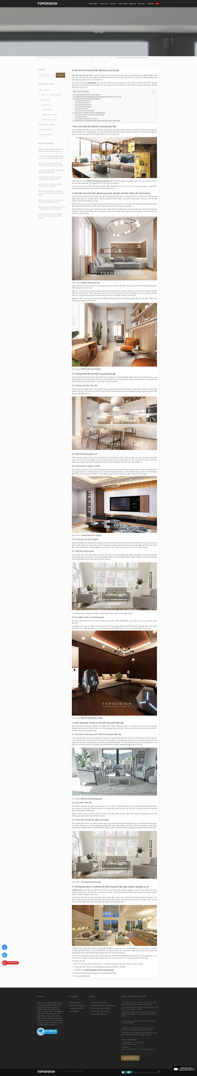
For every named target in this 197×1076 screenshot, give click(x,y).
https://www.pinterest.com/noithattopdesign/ (137, 1049)
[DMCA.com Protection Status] (127, 1071)
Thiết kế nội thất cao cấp (90, 283)
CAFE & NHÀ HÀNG (49, 115)
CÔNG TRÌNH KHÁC (49, 120)
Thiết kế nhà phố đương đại (91, 799)
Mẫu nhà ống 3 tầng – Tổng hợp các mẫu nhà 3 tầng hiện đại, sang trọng (51, 193)
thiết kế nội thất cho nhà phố (97, 181)
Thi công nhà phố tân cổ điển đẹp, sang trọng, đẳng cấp (51, 171)
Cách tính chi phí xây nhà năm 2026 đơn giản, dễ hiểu (50, 185)
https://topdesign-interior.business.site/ (99, 970)
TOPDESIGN (91, 83)
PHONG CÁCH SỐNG (46, 125)
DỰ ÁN (112, 4)
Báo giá (132, 4)
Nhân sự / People (77, 1005)
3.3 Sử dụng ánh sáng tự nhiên (83, 104)
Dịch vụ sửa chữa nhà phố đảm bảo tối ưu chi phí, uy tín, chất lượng (50, 216)
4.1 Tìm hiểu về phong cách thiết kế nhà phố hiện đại (89, 114)
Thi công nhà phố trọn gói (91, 882)
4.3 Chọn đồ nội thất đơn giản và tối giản (86, 118)
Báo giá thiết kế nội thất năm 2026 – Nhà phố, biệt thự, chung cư (51, 208)
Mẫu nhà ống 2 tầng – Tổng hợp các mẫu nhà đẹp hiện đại (50, 201)
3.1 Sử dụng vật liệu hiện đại (82, 100)
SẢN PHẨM (123, 4)
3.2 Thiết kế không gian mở (82, 102)
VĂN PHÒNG (47, 110)
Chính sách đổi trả (98, 1014)
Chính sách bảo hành (100, 1011)
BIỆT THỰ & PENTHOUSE (51, 95)
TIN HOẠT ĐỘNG (45, 130)
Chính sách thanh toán (100, 1008)
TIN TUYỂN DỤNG (45, 135)
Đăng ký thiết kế (77, 1008)
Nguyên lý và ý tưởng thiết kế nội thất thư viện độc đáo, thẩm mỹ (51, 150)
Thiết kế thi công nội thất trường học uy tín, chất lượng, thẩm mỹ (50, 157)
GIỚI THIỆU (93, 4)
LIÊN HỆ (151, 4)
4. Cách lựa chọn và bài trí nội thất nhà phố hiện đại (89, 112)
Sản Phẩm (74, 1011)
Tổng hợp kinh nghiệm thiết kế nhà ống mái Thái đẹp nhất (50, 178)
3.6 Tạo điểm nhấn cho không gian (84, 110)
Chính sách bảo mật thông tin (103, 1005)
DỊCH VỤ (104, 4)
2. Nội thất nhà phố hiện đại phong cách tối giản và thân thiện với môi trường (97, 96)
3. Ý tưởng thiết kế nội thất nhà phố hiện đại (86, 98)
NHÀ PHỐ (46, 100)
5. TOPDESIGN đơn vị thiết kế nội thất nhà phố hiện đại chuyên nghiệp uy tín (96, 120)
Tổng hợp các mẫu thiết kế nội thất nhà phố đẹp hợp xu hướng (50, 164)
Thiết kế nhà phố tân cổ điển (91, 718)
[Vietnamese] (157, 3)
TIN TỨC (141, 4)
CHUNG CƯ (46, 105)
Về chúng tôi (75, 1003)
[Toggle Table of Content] (152, 92)
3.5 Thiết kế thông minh (81, 108)
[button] (184, 1069)
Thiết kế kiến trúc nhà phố (90, 369)
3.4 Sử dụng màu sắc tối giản (83, 106)
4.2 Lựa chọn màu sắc (81, 116)
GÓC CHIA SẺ (43, 90)
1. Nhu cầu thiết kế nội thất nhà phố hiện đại (86, 94)
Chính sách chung (98, 1003)
